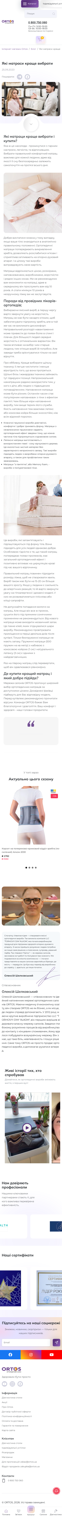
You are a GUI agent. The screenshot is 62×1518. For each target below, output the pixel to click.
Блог (33, 49)
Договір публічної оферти (16, 1411)
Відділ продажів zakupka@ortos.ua (21, 1466)
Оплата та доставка (12, 1421)
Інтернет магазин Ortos (15, 49)
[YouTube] (4, 1384)
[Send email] (56, 1342)
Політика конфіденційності (17, 1416)
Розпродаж (8, 1452)
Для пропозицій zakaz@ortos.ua (19, 1461)
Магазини (7, 1457)
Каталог (32, 3)
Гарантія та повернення (15, 1425)
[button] (31, 1512)
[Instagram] (31, 1354)
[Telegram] (19, 77)
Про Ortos (7, 1407)
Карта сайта (8, 1430)
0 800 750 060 (37, 22)
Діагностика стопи (12, 1397)
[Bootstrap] (31, 1370)
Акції (4, 1402)
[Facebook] (27, 77)
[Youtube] (51, 1354)
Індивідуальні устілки (14, 1447)
